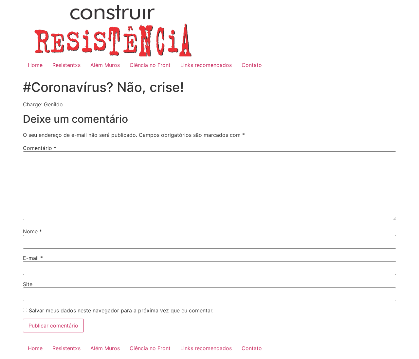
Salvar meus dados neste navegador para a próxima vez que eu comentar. (121, 310)
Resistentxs (66, 65)
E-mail (33, 258)
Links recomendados (206, 65)
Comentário (39, 148)
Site (27, 284)
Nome (32, 231)
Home (35, 65)
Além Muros (105, 65)
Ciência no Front (150, 65)
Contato (252, 65)
